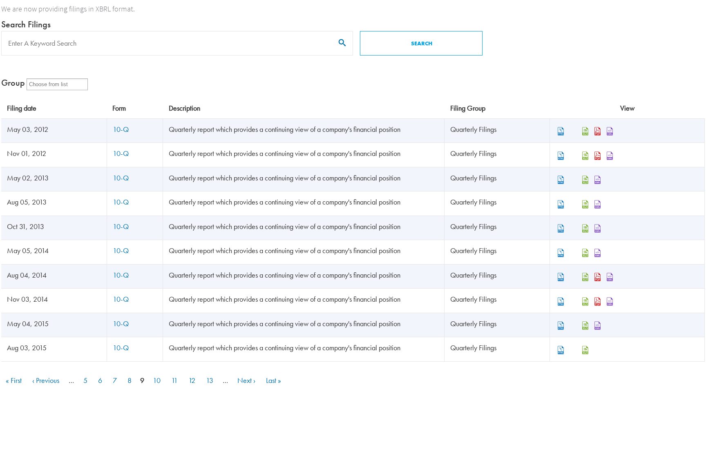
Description (184, 108)
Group (13, 83)
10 (157, 380)
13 (210, 380)
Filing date (21, 108)
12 (192, 380)
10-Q (121, 129)
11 (175, 380)
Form (119, 108)
